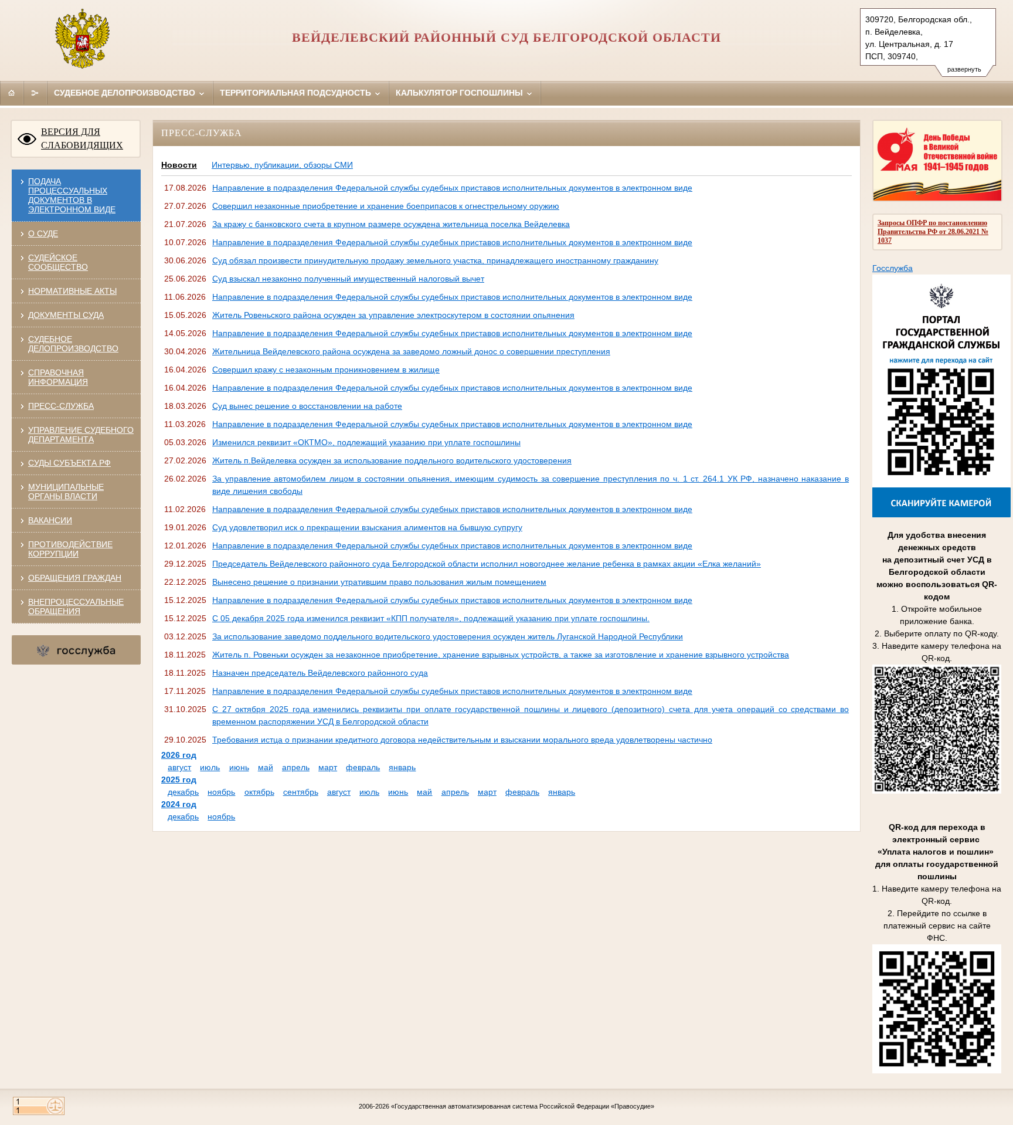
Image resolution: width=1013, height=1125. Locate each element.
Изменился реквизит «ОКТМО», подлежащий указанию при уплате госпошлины (366, 442)
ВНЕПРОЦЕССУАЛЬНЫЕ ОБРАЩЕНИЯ (76, 606)
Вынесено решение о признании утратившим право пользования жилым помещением (379, 582)
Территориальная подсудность (296, 92)
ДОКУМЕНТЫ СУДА (66, 315)
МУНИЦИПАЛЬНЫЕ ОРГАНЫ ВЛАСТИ (66, 491)
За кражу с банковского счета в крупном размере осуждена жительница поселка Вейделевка (391, 224)
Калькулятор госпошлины (460, 92)
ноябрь (221, 792)
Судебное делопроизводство (126, 92)
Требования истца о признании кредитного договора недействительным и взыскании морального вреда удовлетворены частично (462, 739)
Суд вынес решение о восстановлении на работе (307, 406)
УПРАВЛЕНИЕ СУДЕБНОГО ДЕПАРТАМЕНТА (81, 434)
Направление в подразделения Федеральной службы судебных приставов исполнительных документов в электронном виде (452, 187)
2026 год (178, 755)
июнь (239, 767)
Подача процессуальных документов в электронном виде (71, 195)
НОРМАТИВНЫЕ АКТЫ (72, 291)
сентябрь (300, 792)
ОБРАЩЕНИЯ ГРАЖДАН (74, 577)
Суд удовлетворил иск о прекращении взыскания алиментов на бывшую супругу (367, 527)
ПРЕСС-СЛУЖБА (61, 406)
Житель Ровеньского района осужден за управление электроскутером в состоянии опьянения (393, 315)
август (179, 767)
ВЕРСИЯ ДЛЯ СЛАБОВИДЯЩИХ (82, 138)
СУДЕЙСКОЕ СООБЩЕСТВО (58, 262)
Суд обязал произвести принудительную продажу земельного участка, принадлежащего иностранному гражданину (435, 260)
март (327, 767)
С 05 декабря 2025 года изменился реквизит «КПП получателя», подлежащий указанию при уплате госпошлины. (431, 618)
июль (210, 767)
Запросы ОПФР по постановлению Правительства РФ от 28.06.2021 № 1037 (933, 232)
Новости (179, 165)
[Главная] (11, 92)
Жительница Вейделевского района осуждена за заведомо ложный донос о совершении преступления (411, 351)
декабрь (183, 792)
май (265, 767)
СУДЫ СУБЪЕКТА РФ (69, 462)
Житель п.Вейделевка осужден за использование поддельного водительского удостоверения (392, 460)
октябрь (259, 792)
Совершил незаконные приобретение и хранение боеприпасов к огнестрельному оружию (385, 206)
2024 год (178, 804)
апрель (296, 767)
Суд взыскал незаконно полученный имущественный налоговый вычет (348, 278)
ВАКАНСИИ (50, 520)
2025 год (178, 779)
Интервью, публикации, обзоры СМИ (282, 165)
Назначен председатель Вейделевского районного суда (320, 672)
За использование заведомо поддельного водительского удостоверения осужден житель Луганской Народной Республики (447, 636)
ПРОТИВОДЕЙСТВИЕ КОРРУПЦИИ (70, 549)
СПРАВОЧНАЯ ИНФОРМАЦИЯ (58, 377)
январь (402, 767)
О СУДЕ (43, 233)
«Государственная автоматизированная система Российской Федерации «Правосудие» (522, 1106)
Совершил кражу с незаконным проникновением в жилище (326, 369)
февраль (363, 767)
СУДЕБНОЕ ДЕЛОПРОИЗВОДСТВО (73, 343)
